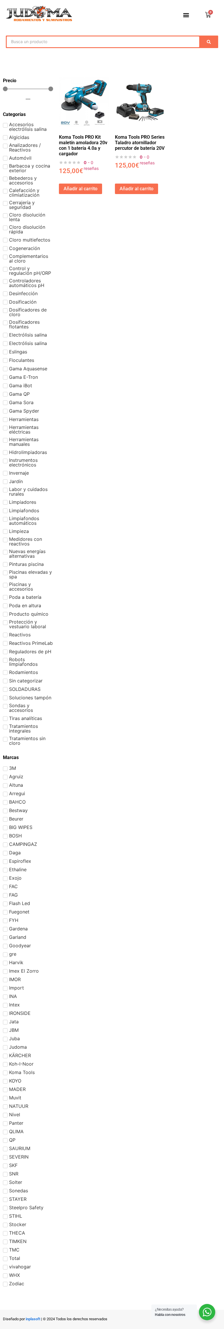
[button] (186, 15)
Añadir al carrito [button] (80, 188)
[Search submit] (210, 42)
